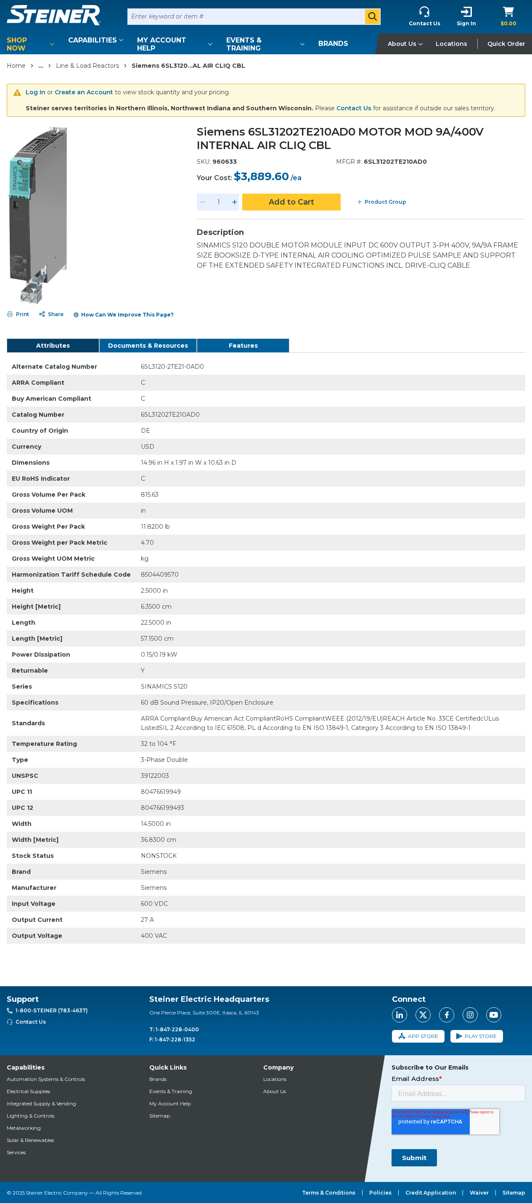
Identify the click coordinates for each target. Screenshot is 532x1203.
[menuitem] (32, 44)
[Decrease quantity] (203, 202)
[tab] (53, 345)
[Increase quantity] (235, 202)
